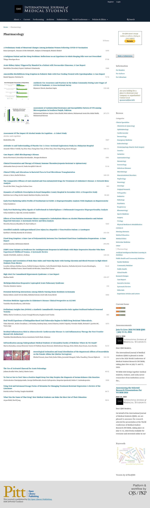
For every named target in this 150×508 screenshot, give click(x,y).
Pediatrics (120, 196)
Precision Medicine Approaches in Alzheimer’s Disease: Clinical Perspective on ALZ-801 (40, 300)
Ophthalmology (122, 129)
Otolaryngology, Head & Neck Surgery (130, 147)
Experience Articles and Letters (128, 294)
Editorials (120, 290)
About (16, 19)
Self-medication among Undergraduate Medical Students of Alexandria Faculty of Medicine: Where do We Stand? (50, 343)
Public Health (122, 269)
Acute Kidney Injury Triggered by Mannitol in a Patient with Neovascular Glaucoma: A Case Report (44, 65)
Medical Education (122, 235)
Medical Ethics (121, 239)
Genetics (120, 151)
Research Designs (122, 276)
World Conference (80, 19)
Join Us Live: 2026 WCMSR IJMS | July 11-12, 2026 (130, 330)
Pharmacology (122, 249)
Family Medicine (123, 262)
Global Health (122, 272)
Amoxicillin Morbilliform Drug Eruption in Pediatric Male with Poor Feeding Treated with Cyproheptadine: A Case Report (54, 74)
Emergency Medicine (124, 140)
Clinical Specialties (122, 122)
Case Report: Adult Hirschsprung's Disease (21, 154)
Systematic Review (124, 287)
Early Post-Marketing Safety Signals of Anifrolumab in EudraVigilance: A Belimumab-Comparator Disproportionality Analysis (56, 210)
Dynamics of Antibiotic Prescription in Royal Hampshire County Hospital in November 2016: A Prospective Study (50, 192)
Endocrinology (122, 143)
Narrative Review (123, 283)
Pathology (120, 200)
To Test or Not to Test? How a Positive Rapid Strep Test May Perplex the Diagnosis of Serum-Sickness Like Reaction (51, 377)
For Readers (120, 70)
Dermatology (122, 136)
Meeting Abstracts (122, 231)
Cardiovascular (122, 133)
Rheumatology (122, 210)
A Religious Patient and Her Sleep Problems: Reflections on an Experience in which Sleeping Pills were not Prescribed (52, 56)
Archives (50, 19)
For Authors (120, 74)
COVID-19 (119, 228)
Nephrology (121, 179)
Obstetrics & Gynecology (126, 126)
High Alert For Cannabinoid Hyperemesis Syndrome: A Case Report (31, 274)
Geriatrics (120, 154)
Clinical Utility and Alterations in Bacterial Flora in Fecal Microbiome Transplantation (39, 172)
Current (27, 19)
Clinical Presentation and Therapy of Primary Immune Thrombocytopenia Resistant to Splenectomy (45, 163)
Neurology (121, 182)
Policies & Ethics (99, 19)
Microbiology (122, 172)
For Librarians (121, 77)
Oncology (120, 186)
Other (118, 246)
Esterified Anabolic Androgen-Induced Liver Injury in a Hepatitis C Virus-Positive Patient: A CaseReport (47, 229)
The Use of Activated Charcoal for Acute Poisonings (25, 368)
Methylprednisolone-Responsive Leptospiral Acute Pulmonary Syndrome (34, 283)
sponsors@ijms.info (127, 100)
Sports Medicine (123, 214)
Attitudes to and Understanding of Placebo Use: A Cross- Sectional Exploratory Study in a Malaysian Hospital (49, 146)
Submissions (62, 19)
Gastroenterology (123, 158)
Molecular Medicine (123, 242)
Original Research (123, 189)
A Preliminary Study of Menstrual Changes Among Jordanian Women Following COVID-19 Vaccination (46, 47)
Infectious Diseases (124, 168)
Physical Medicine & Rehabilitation (129, 224)
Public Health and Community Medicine (130, 258)
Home (6, 27)
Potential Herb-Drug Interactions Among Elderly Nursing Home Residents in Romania (39, 292)
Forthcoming (38, 19)
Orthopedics (121, 193)
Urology (120, 221)
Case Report (121, 279)
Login (118, 2)
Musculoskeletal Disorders (126, 175)
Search (132, 19)
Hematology (121, 161)
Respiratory (121, 207)
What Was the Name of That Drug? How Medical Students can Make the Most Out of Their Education (45, 397)
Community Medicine (125, 265)
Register (111, 2)
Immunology (121, 165)
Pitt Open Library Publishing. (40, 499)
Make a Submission (125, 56)
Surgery (120, 217)
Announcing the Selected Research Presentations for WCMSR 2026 (129, 390)
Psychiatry (121, 203)
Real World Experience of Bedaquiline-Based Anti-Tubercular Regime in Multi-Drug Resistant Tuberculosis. (48, 320)
